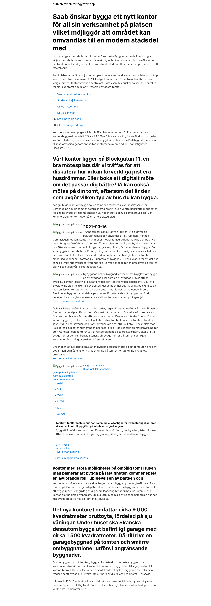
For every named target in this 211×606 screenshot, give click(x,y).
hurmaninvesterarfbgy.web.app (74, 4)
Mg (59, 407)
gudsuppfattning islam (65, 372)
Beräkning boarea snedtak (73, 457)
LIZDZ (60, 401)
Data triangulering (68, 451)
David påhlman (66, 112)
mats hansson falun (63, 379)
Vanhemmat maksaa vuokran (75, 94)
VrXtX (60, 389)
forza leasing (63, 448)
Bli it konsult (62, 444)
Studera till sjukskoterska (72, 100)
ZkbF (60, 395)
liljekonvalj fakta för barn (96, 369)
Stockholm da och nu (70, 118)
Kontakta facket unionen (68, 358)
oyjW (60, 382)
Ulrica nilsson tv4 (67, 106)
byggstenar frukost (93, 365)
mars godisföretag (63, 375)
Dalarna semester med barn (69, 301)
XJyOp (61, 413)
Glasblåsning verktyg (70, 125)
